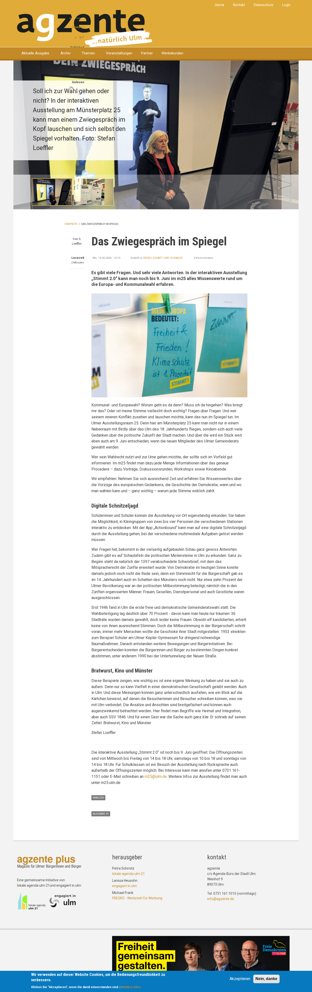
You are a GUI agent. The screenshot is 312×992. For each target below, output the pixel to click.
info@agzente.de (220, 899)
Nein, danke (266, 979)
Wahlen (98, 797)
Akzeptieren (240, 978)
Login (286, 5)
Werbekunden (172, 53)
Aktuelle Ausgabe (35, 53)
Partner (147, 53)
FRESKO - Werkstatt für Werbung (137, 898)
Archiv (65, 53)
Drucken (78, 27)
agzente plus (46, 858)
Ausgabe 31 (101, 813)
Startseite (71, 224)
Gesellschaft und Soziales (163, 258)
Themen (88, 53)
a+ (81, 37)
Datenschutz (263, 5)
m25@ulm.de (156, 776)
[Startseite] (84, 28)
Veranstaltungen (119, 53)
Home (219, 5)
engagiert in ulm (124, 886)
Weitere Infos (131, 987)
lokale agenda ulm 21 (128, 874)
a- (76, 37)
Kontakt (239, 5)
